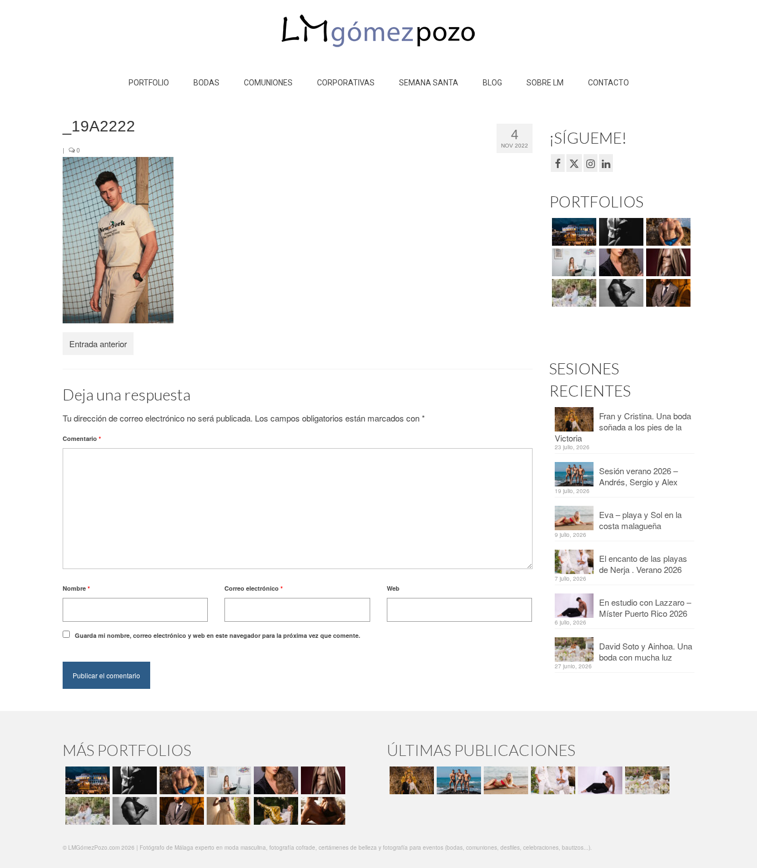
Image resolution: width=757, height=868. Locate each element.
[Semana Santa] (572, 232)
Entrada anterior (98, 343)
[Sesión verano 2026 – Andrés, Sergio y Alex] (457, 780)
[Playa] (666, 232)
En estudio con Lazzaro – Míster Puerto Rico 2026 (645, 607)
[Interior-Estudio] (619, 293)
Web (393, 588)
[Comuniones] (227, 811)
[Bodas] (572, 293)
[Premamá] (619, 232)
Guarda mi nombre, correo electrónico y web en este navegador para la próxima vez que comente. (217, 635)
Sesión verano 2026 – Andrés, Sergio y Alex (638, 476)
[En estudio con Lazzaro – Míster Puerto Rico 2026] (598, 780)
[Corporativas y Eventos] (572, 262)
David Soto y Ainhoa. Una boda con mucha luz (645, 651)
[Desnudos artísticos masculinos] (666, 262)
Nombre (76, 588)
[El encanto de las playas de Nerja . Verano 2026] (551, 780)
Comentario (82, 438)
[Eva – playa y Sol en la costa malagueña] (504, 780)
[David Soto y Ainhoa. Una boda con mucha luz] (645, 780)
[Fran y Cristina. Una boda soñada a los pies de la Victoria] (410, 780)
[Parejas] (321, 811)
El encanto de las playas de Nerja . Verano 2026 (643, 563)
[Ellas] (619, 262)
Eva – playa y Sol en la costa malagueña (640, 520)
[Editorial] (274, 811)
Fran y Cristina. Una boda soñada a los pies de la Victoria (623, 427)
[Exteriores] (666, 293)
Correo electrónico (253, 588)
